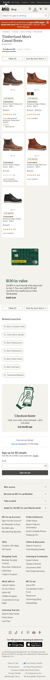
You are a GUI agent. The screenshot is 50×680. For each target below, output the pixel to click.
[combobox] (25, 15)
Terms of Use (13, 663)
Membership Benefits (11, 531)
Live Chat (6, 621)
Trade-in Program (9, 574)
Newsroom (31, 595)
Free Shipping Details (35, 549)
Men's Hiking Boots (14, 351)
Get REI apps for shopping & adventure (25, 639)
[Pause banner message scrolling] (47, 22)
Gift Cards (6, 549)
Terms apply (11, 293)
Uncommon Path (33, 567)
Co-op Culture (8, 589)
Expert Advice (24, 49)
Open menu (45, 8)
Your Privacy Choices (33, 663)
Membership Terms (12, 676)
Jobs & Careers (8, 585)
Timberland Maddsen (15, 375)
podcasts (40, 633)
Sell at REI (6, 592)
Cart (40, 8)
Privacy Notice (13, 667)
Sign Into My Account (11, 520)
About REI (30, 585)
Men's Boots (38, 32)
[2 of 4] (12, 90)
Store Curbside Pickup (36, 531)
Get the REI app (25, 427)
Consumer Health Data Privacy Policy (25, 670)
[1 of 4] (11, 90)
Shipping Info (32, 535)
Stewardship (31, 603)
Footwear (15, 32)
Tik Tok (16, 633)
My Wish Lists (8, 528)
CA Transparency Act (33, 673)
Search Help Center (10, 614)
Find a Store (7, 617)
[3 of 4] (13, 90)
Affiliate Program (9, 596)
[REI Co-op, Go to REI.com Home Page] (5, 8)
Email (4, 461)
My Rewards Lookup (11, 524)
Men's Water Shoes (14, 359)
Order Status (31, 520)
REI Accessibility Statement (34, 676)
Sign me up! (25, 472)
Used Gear (6, 570)
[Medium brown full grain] (28, 93)
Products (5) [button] (9, 49)
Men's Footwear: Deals (16, 326)
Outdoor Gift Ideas (10, 545)
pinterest (28, 633)
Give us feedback (19, 444)
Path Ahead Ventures (35, 571)
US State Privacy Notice (32, 667)
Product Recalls (14, 673)
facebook (22, 633)
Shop (14, 9)
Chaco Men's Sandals (15, 335)
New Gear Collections (11, 567)
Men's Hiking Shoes (14, 343)
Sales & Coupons (33, 545)
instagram (10, 633)
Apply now (11, 297)
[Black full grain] (32, 93)
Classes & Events (33, 564)
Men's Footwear (26, 32)
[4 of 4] (14, 90)
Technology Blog (33, 599)
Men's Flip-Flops (13, 367)
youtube (34, 633)
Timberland (6, 32)
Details (35, 456)
